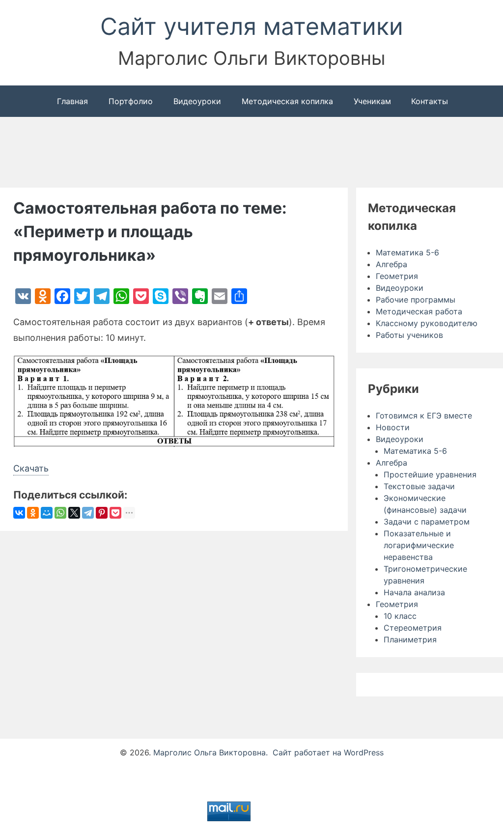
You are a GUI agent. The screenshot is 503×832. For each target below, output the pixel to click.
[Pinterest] (102, 513)
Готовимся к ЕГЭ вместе (424, 415)
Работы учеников (409, 335)
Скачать (31, 468)
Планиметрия (410, 639)
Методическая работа (419, 311)
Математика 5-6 (407, 252)
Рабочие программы (415, 300)
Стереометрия (413, 628)
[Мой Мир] (47, 513)
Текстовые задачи (419, 486)
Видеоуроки (399, 288)
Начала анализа (414, 592)
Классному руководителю (426, 323)
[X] (74, 513)
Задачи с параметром (427, 522)
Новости (393, 427)
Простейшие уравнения (430, 474)
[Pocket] (115, 513)
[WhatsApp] (60, 513)
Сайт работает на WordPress (328, 752)
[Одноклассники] (33, 513)
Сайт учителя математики (251, 26)
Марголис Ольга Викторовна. (210, 752)
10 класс (400, 616)
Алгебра (391, 264)
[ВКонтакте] (19, 513)
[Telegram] (88, 513)
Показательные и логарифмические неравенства (419, 545)
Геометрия (397, 276)
